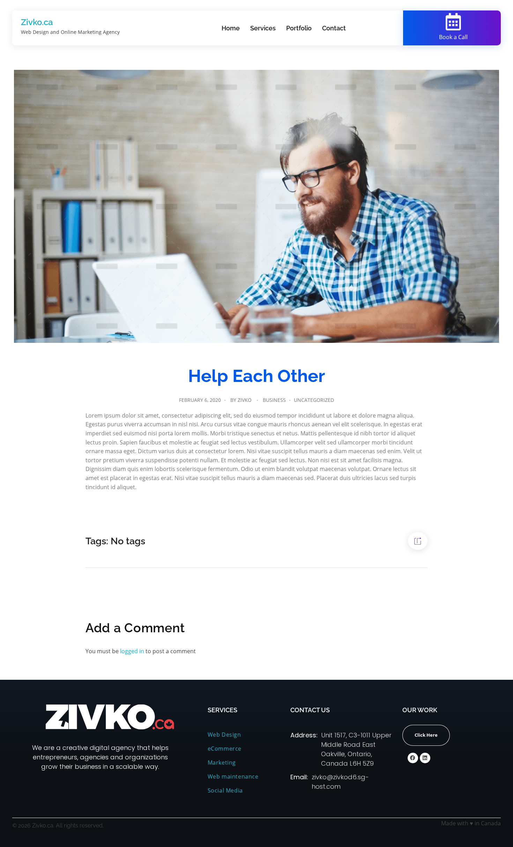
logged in (133, 651)
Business (274, 400)
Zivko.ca (37, 22)
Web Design (224, 734)
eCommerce (224, 748)
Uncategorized (314, 400)
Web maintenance (233, 776)
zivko (245, 400)
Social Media (226, 790)
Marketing (222, 762)
